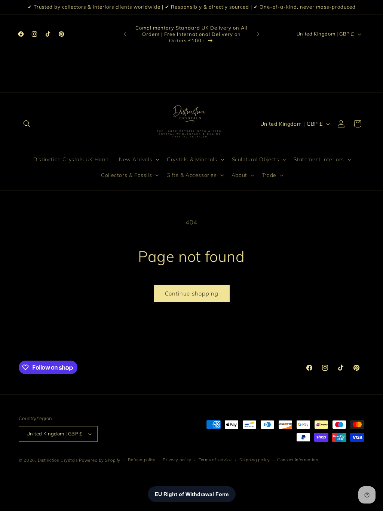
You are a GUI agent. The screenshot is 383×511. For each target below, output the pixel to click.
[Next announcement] (258, 34)
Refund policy (142, 459)
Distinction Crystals (58, 460)
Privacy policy (177, 459)
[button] (27, 124)
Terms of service (215, 459)
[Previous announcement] (125, 34)
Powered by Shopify (99, 460)
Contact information (297, 459)
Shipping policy (254, 459)
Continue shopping (191, 293)
